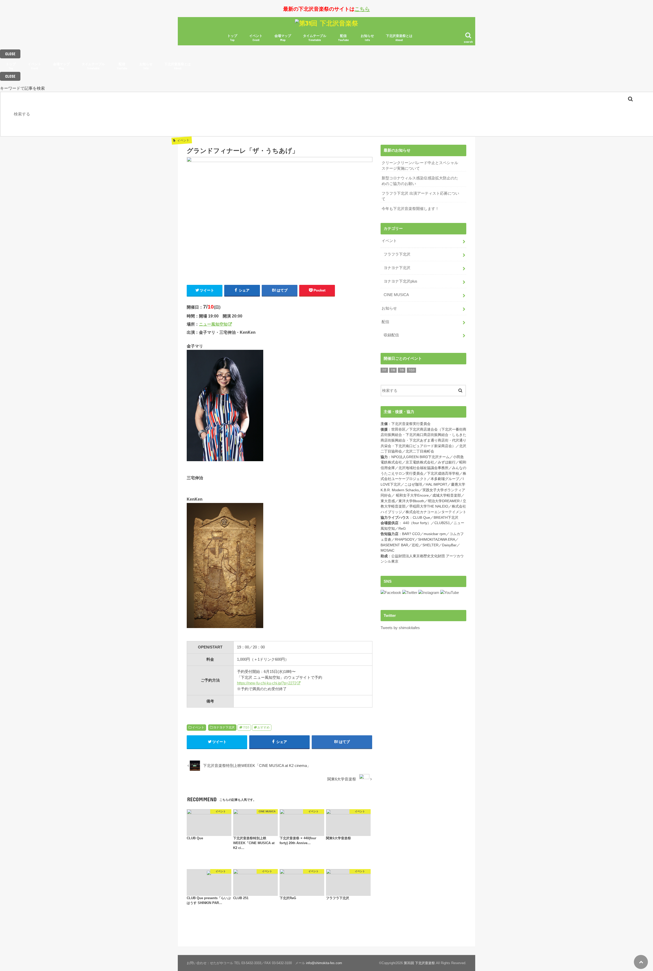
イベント (255, 38)
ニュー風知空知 (213, 324)
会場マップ (282, 38)
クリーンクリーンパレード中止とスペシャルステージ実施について (420, 165)
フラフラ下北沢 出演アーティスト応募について (420, 196)
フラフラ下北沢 (397, 254)
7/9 (401, 370)
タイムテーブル (314, 38)
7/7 (384, 370)
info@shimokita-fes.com (324, 963)
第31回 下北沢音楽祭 (419, 963)
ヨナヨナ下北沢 (224, 727)
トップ (232, 38)
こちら (362, 9)
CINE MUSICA (396, 295)
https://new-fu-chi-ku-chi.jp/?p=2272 (266, 683)
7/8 (393, 370)
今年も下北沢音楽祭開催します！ (410, 209)
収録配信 (391, 335)
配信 (343, 38)
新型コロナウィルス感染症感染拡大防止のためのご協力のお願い (420, 181)
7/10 (246, 727)
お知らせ (367, 38)
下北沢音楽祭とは (399, 38)
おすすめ (263, 727)
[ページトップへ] (641, 962)
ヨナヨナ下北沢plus (400, 281)
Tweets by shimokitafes (400, 628)
